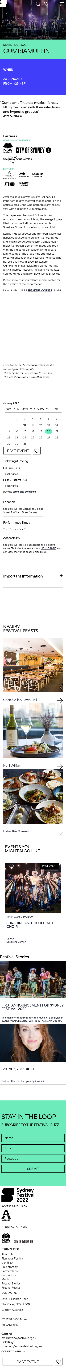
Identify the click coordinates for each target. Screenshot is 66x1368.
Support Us (8, 1275)
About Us (7, 1254)
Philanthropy (9, 1266)
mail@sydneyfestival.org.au (18, 1338)
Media (5, 1279)
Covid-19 (7, 1262)
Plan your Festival (12, 1258)
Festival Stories (11, 1283)
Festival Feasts (10, 1287)
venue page (48, 548)
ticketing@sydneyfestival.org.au (21, 1346)
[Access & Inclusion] (6, 1215)
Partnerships (9, 1271)
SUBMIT (33, 1169)
